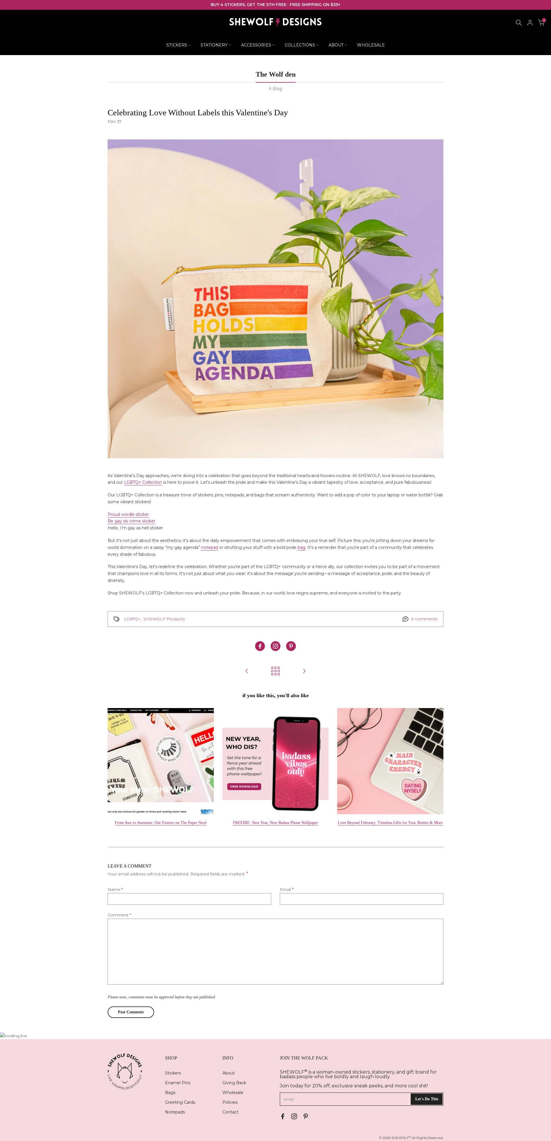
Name (115, 889)
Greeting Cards (180, 1102)
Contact (230, 1112)
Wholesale (232, 1092)
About (228, 1073)
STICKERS (176, 45)
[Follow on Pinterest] (291, 646)
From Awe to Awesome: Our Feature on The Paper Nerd (160, 823)
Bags (170, 1092)
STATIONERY (214, 45)
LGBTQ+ (132, 618)
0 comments (424, 618)
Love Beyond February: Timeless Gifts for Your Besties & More (390, 823)
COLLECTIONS (300, 45)
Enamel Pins (177, 1082)
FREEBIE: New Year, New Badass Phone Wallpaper (275, 823)
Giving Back (234, 1082)
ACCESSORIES (256, 45)
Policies (230, 1102)
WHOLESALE (371, 45)
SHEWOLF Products (164, 618)
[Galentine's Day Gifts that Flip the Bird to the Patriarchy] (246, 671)
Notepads (175, 1112)
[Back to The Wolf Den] (275, 671)
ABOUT (336, 45)
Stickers (173, 1073)
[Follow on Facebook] (260, 646)
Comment (119, 915)
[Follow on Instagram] (275, 646)
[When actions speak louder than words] (304, 671)
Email (287, 889)
